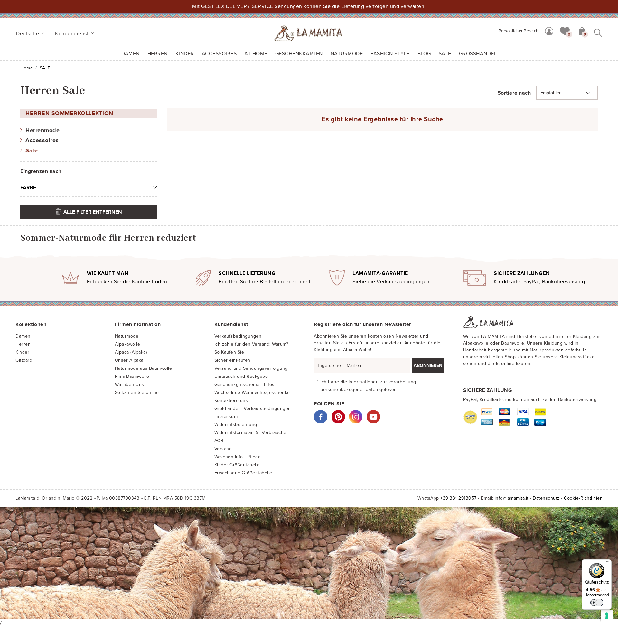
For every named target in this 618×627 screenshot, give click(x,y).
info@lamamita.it (512, 498)
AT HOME (255, 53)
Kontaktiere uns (231, 400)
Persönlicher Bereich (518, 30)
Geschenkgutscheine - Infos (244, 384)
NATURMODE (347, 53)
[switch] (596, 602)
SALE (445, 53)
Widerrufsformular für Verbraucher (251, 432)
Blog (424, 53)
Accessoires (42, 140)
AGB (219, 440)
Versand (223, 448)
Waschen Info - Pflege (237, 456)
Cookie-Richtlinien (583, 498)
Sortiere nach (514, 93)
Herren (157, 53)
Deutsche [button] (28, 34)
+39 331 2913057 (458, 498)
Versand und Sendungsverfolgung (251, 368)
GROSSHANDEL (478, 53)
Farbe (28, 188)
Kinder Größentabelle (237, 465)
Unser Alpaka (129, 360)
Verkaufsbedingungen (238, 336)
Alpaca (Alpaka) (131, 352)
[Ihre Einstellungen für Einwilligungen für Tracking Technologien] (607, 616)
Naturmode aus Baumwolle (143, 368)
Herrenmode (42, 130)
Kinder (22, 352)
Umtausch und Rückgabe (241, 376)
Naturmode (127, 336)
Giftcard (23, 360)
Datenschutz (546, 498)
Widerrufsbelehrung (235, 424)
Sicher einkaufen (232, 360)
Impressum (226, 416)
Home (26, 68)
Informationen (364, 382)
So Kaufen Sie (229, 352)
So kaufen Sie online (137, 392)
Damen (130, 53)
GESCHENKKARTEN (299, 53)
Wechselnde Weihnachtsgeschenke (252, 392)
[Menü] (608, 563)
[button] (565, 30)
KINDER (184, 53)
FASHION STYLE (390, 53)
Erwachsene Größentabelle (243, 473)
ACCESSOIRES (219, 53)
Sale (31, 150)
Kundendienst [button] (72, 34)
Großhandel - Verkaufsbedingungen (252, 408)
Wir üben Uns (129, 384)
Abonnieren (428, 365)
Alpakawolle (127, 344)
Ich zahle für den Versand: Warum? (251, 344)
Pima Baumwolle (132, 376)
